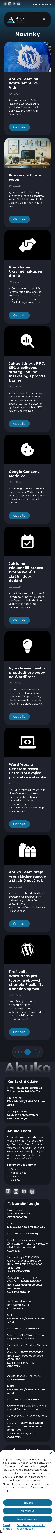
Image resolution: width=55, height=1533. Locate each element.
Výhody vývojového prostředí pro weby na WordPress (27, 672)
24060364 (19, 1379)
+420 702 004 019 (43, 4)
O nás (14, 1169)
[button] (50, 1453)
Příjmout (28, 1502)
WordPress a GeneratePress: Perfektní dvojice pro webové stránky (27, 770)
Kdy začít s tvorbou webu (27, 177)
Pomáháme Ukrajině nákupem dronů (26, 271)
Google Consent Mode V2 (24, 473)
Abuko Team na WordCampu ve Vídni (23, 83)
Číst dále (19, 127)
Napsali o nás (18, 1172)
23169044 (19, 1305)
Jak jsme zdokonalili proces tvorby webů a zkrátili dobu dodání (26, 572)
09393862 (19, 1213)
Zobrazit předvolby (27, 1519)
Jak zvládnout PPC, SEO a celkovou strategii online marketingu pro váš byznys (27, 371)
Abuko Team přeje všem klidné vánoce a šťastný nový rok (27, 876)
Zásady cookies (17, 1111)
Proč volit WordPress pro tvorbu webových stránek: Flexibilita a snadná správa (26, 980)
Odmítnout (27, 1510)
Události (15, 1179)
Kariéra (15, 1176)
